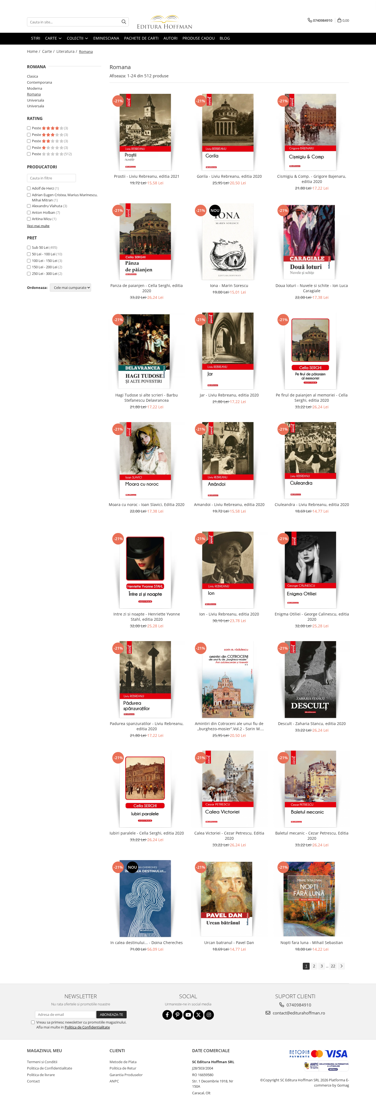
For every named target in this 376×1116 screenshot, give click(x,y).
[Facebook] (167, 1015)
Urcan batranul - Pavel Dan (229, 942)
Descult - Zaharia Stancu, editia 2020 (312, 723)
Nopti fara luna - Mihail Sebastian (311, 942)
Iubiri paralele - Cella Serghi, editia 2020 (147, 833)
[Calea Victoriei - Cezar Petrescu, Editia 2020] (229, 789)
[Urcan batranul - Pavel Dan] (229, 898)
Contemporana (39, 82)
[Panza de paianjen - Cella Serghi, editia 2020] (146, 241)
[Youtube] (188, 1015)
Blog (225, 38)
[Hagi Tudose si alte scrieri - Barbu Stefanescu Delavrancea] (146, 351)
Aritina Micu (41, 218)
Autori (171, 38)
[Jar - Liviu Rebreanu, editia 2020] (229, 351)
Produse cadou (198, 38)
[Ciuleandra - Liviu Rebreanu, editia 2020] (311, 460)
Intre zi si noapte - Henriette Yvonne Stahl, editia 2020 (146, 616)
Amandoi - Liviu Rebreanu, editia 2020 (229, 504)
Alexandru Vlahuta (47, 205)
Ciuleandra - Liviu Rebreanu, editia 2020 (312, 504)
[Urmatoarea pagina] (341, 966)
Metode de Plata (123, 1061)
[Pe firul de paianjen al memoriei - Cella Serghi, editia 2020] (311, 351)
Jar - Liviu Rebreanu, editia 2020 (229, 395)
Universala (35, 100)
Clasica (32, 76)
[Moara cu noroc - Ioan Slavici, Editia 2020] (146, 460)
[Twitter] (198, 1015)
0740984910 (298, 1005)
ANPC (114, 1081)
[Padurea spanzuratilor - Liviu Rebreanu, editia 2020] (146, 679)
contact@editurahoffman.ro (298, 1013)
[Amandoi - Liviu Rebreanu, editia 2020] (229, 460)
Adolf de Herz (43, 188)
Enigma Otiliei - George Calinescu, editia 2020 (312, 616)
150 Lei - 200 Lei (44, 266)
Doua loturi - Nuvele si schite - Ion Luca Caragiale (312, 288)
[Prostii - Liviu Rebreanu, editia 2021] (146, 132)
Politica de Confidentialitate (87, 1027)
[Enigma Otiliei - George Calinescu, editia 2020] (311, 570)
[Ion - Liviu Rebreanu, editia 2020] (229, 570)
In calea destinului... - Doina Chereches (146, 942)
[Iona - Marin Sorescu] (229, 241)
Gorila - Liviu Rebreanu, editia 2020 (229, 176)
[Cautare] (124, 21)
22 (333, 966)
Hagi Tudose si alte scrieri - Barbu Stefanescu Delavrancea (146, 397)
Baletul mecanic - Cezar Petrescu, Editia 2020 (311, 835)
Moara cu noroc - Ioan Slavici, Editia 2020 (146, 504)
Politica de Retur (123, 1068)
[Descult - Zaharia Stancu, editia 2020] (311, 679)
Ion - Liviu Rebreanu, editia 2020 (229, 614)
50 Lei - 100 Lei (43, 253)
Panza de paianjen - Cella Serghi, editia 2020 (146, 288)
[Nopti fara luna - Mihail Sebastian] (311, 898)
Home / (34, 51)
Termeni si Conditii (42, 1061)
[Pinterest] (177, 1015)
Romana (34, 94)
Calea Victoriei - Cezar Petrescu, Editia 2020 (229, 835)
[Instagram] (209, 1015)
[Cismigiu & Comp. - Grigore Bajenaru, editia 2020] (311, 132)
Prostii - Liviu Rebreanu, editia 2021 (146, 176)
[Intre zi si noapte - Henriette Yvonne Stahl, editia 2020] (146, 570)
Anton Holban (43, 212)
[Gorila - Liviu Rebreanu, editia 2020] (229, 132)
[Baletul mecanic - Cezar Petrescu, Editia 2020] (311, 789)
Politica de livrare (41, 1074)
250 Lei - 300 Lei (44, 273)
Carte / (49, 51)
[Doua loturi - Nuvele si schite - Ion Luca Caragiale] (311, 241)
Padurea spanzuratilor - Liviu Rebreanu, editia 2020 (147, 726)
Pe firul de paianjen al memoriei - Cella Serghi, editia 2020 (312, 397)
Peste (37, 127)
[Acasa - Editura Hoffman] (164, 22)
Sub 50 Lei (40, 247)
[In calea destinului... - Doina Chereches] (146, 898)
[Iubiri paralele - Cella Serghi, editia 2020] (146, 789)
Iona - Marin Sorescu (229, 285)
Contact (33, 1081)
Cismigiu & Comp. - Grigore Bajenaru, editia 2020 (311, 179)
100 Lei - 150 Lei (44, 260)
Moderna (34, 88)
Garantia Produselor (126, 1074)
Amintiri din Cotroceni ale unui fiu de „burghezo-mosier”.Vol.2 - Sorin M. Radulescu (229, 726)
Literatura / (67, 51)
